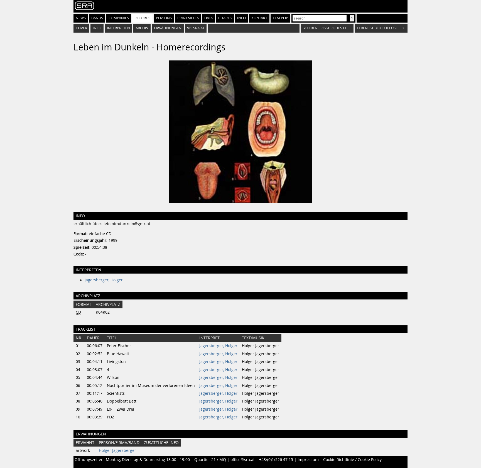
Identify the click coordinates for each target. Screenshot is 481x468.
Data (208, 18)
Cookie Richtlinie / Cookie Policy (352, 459)
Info (241, 18)
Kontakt (259, 18)
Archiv (142, 28)
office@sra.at (242, 459)
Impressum (308, 459)
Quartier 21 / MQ (210, 459)
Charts (225, 18)
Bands (97, 18)
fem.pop (280, 18)
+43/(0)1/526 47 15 (276, 459)
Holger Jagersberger (117, 450)
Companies (119, 18)
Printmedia (188, 18)
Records (142, 18)
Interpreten (118, 28)
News (81, 18)
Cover (81, 28)
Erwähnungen (167, 28)
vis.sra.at (195, 28)
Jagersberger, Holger (104, 279)
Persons (164, 18)
